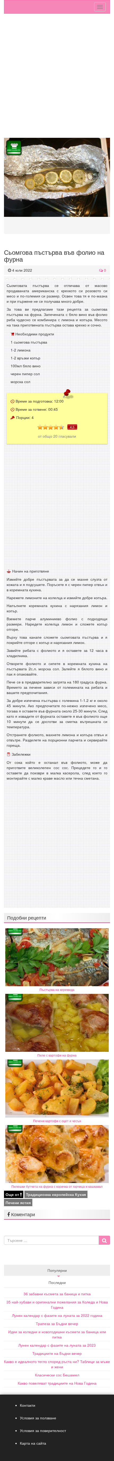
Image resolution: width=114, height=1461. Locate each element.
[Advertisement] (57, 78)
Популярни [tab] (57, 1270)
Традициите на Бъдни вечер (57, 1353)
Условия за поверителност (43, 1430)
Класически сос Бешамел (57, 1374)
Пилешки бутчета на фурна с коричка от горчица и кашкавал (57, 1186)
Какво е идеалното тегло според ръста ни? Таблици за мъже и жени (57, 1364)
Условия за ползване (38, 1417)
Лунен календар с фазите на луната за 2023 (57, 1345)
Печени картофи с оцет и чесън (57, 1120)
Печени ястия (18, 1202)
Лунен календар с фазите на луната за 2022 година (57, 1315)
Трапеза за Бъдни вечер (57, 1323)
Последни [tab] (57, 1282)
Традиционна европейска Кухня (56, 1194)
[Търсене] (104, 1240)
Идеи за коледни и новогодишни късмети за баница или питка (57, 1334)
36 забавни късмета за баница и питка (57, 1293)
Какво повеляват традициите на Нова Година (57, 1383)
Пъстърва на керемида (57, 989)
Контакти (27, 1405)
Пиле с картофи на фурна (57, 1055)
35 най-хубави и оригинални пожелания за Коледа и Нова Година (57, 1304)
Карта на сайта (33, 1443)
